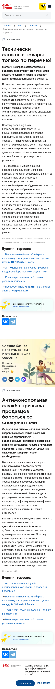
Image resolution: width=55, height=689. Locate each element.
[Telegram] (12, 321)
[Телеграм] (17, 379)
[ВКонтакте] (5, 321)
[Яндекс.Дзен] (11, 379)
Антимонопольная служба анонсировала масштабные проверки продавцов (24, 587)
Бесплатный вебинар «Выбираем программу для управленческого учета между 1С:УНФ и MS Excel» (25, 258)
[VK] (4, 379)
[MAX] (23, 379)
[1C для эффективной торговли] (17, 6)
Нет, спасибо (44, 683)
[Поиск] (47, 15)
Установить (25, 683)
